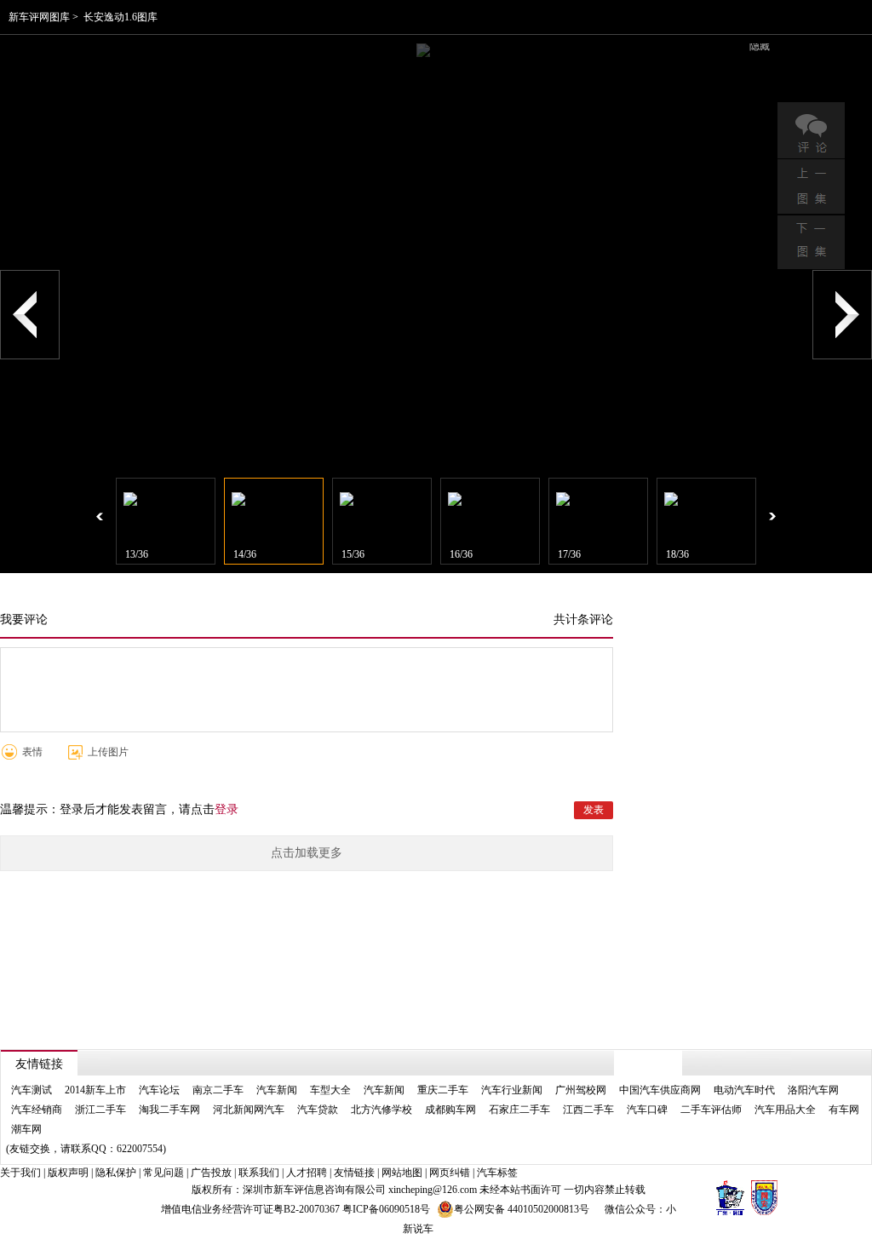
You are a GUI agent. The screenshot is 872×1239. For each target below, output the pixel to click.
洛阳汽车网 (813, 1090)
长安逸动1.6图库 (120, 17)
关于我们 (20, 1173)
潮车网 (26, 1129)
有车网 (844, 1110)
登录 (226, 809)
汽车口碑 (647, 1110)
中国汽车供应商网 (660, 1090)
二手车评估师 (711, 1110)
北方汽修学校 (381, 1110)
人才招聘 (306, 1173)
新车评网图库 (39, 17)
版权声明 (68, 1173)
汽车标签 (497, 1173)
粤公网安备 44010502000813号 (521, 1209)
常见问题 (163, 1173)
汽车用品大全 (785, 1110)
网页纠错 (449, 1173)
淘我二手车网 (169, 1110)
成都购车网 (450, 1110)
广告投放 (211, 1173)
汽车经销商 (36, 1110)
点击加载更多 (306, 852)
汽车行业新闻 (511, 1090)
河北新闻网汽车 (248, 1110)
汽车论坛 (159, 1090)
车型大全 (330, 1090)
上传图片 (108, 752)
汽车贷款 (317, 1110)
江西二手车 (588, 1110)
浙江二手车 (100, 1110)
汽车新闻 (276, 1090)
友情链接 (354, 1173)
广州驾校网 (580, 1090)
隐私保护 (115, 1173)
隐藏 (759, 46)
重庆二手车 (442, 1090)
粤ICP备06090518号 (386, 1209)
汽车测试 (31, 1090)
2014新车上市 (95, 1090)
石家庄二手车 (519, 1110)
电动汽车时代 (744, 1090)
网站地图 (402, 1173)
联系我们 (258, 1173)
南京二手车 (218, 1090)
